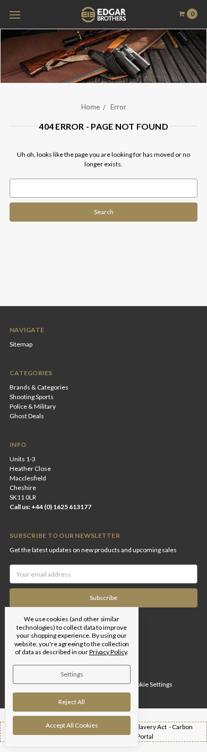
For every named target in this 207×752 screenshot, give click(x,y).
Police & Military (33, 406)
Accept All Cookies (72, 725)
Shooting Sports (32, 397)
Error (118, 107)
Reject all (71, 702)
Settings (72, 674)
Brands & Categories (39, 387)
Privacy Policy (108, 652)
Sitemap (21, 344)
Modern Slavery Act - (141, 727)
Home (90, 107)
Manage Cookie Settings (138, 684)
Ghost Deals (27, 416)
